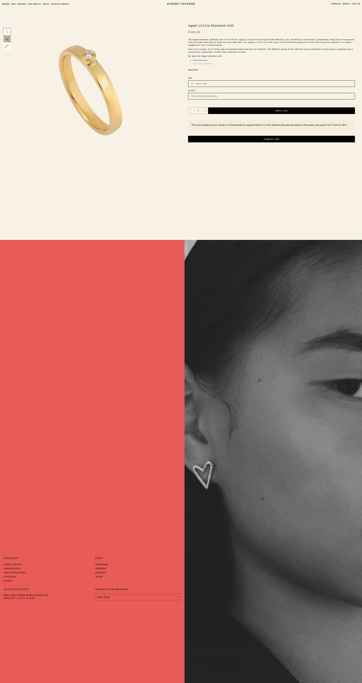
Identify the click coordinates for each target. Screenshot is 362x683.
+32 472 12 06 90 (26, 598)
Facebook (100, 572)
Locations (10, 576)
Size (190, 78)
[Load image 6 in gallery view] (7, 45)
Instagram (101, 564)
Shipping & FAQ (12, 568)
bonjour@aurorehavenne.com (29, 595)
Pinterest (101, 568)
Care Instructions (15, 572)
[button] (346, 4)
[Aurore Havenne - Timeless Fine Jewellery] (181, 4)
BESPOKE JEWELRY (60, 4)
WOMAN (5, 4)
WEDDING (21, 4)
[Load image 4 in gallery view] (7, 31)
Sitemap (8, 581)
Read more (193, 70)
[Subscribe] (178, 597)
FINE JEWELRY (34, 4)
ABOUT (46, 4)
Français (336, 4)
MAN (13, 4)
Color (191, 90)
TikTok (99, 576)
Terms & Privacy (13, 564)
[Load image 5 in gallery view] (7, 38)
